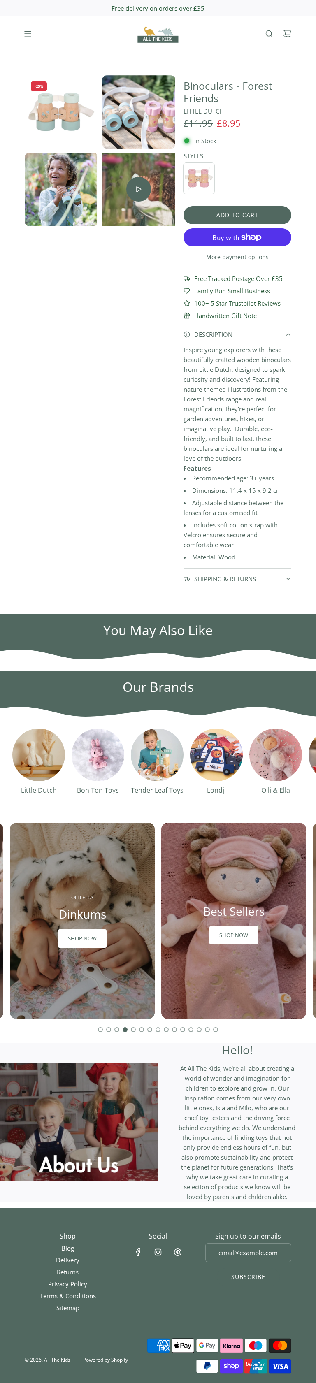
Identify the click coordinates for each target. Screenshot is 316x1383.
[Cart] (287, 34)
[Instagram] (158, 1252)
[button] (100, 1029)
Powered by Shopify (105, 1359)
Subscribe (248, 1277)
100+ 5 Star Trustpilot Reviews (237, 303)
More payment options (237, 257)
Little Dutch (204, 111)
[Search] (269, 34)
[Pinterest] (178, 1252)
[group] (82, 921)
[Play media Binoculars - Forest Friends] (138, 189)
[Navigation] (28, 34)
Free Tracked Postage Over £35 (238, 278)
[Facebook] (138, 1252)
